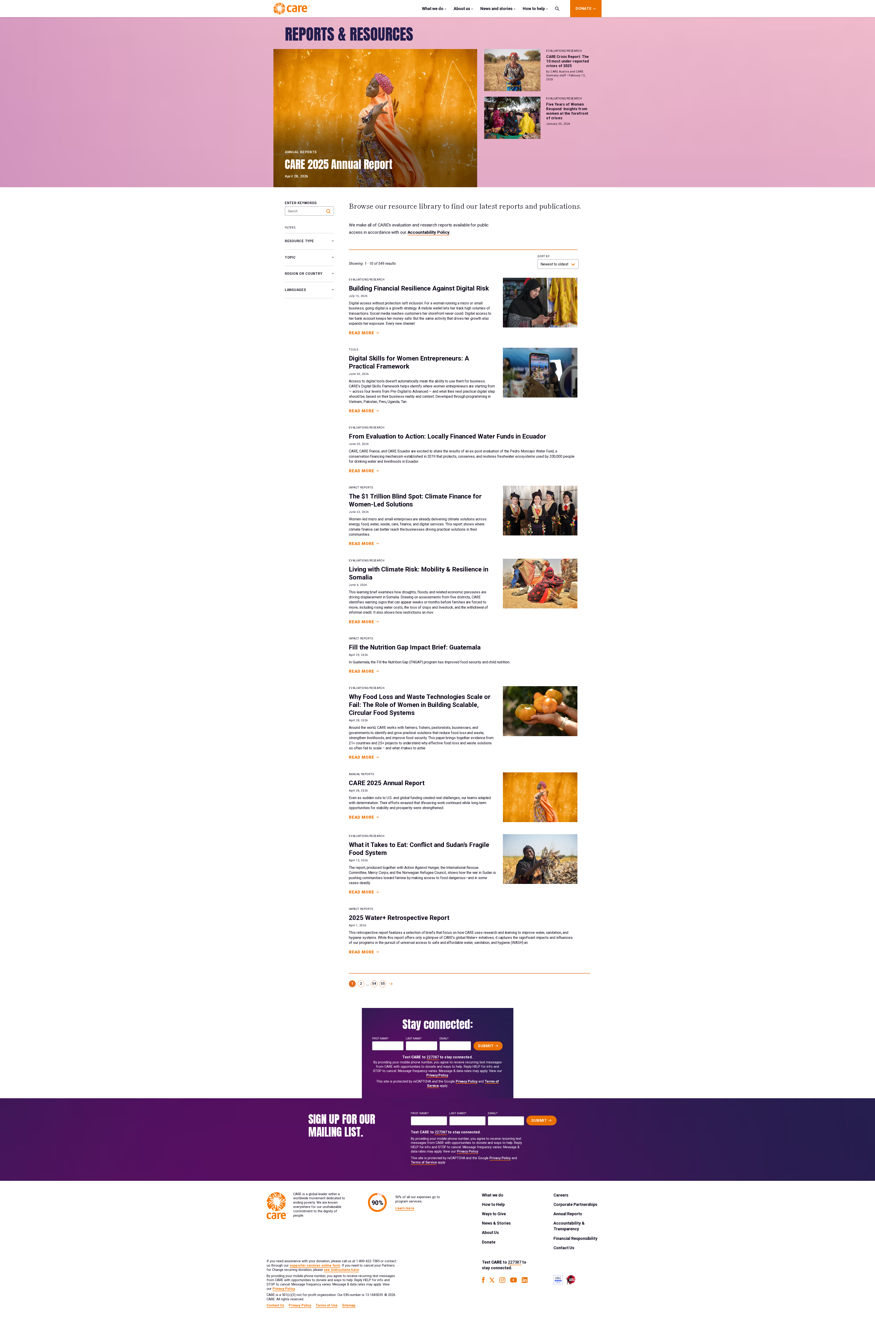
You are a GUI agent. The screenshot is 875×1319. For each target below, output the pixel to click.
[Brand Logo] (291, 8)
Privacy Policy (437, 1075)
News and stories (496, 8)
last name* (414, 1038)
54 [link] (374, 984)
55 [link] (383, 984)
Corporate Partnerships (575, 1204)
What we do (432, 8)
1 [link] (352, 984)
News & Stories (496, 1223)
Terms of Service (424, 1162)
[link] (391, 983)
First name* (380, 1038)
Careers (560, 1195)
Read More (361, 332)
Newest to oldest (554, 264)
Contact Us (563, 1247)
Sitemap (348, 1305)
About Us (490, 1232)
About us (462, 8)
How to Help (493, 1204)
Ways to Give (494, 1213)
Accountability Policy (429, 232)
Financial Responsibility (575, 1238)
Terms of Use (326, 1305)
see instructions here (341, 1270)
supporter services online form (315, 1265)
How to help (534, 8)
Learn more (404, 1208)
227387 (433, 1057)
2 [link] (361, 984)
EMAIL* (444, 1038)
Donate (488, 1242)
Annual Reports (567, 1213)
